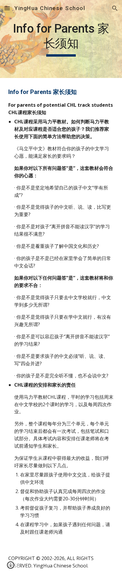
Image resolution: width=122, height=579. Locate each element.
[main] (61, 39)
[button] (7, 8)
